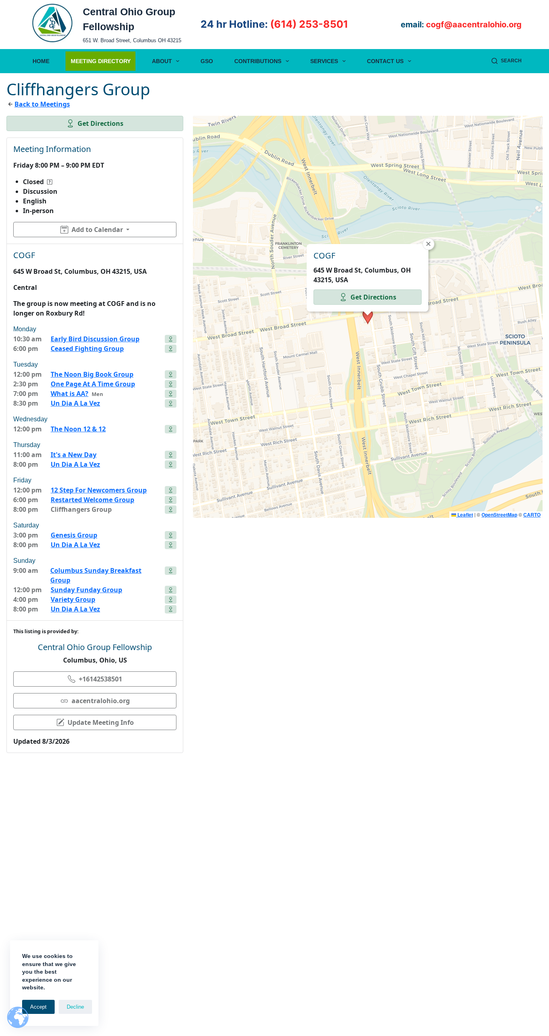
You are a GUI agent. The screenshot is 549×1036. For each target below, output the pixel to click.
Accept (38, 1007)
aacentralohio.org (101, 700)
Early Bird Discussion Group (95, 338)
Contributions (257, 61)
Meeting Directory (101, 61)
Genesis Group (74, 535)
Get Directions (100, 123)
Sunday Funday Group (86, 589)
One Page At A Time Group (93, 384)
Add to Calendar (97, 229)
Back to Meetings (42, 104)
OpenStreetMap (499, 514)
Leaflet (464, 514)
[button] (368, 316)
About (162, 61)
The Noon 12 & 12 (78, 429)
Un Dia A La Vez (75, 403)
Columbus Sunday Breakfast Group (95, 575)
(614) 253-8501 (309, 24)
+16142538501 (100, 679)
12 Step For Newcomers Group (99, 490)
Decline (75, 1007)
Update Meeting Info (101, 722)
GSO (207, 61)
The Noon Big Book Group (92, 374)
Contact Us (385, 61)
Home (41, 61)
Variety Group (73, 599)
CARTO (532, 514)
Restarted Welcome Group (92, 499)
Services (324, 61)
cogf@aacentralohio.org (474, 24)
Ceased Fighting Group (87, 348)
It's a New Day (73, 454)
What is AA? (69, 393)
